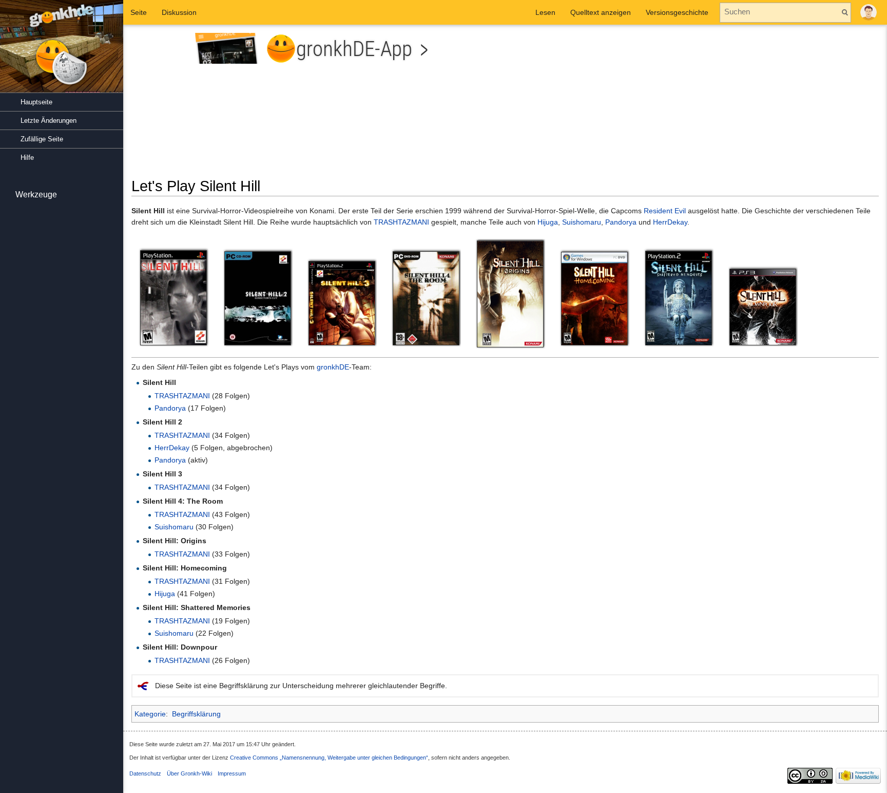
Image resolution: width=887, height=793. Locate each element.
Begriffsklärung (196, 714)
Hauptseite (36, 102)
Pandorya (621, 222)
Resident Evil (665, 211)
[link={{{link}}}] (173, 297)
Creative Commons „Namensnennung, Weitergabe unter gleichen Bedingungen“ (329, 757)
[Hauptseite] (61, 51)
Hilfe (27, 157)
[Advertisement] (695, 105)
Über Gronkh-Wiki (189, 773)
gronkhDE (333, 367)
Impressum (232, 773)
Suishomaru (581, 222)
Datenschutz (145, 773)
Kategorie (150, 714)
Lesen (545, 12)
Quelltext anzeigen (600, 12)
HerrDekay (670, 222)
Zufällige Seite (42, 139)
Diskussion (179, 12)
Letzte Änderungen (48, 120)
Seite (138, 12)
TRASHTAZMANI (401, 222)
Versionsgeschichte (677, 12)
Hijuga (547, 222)
